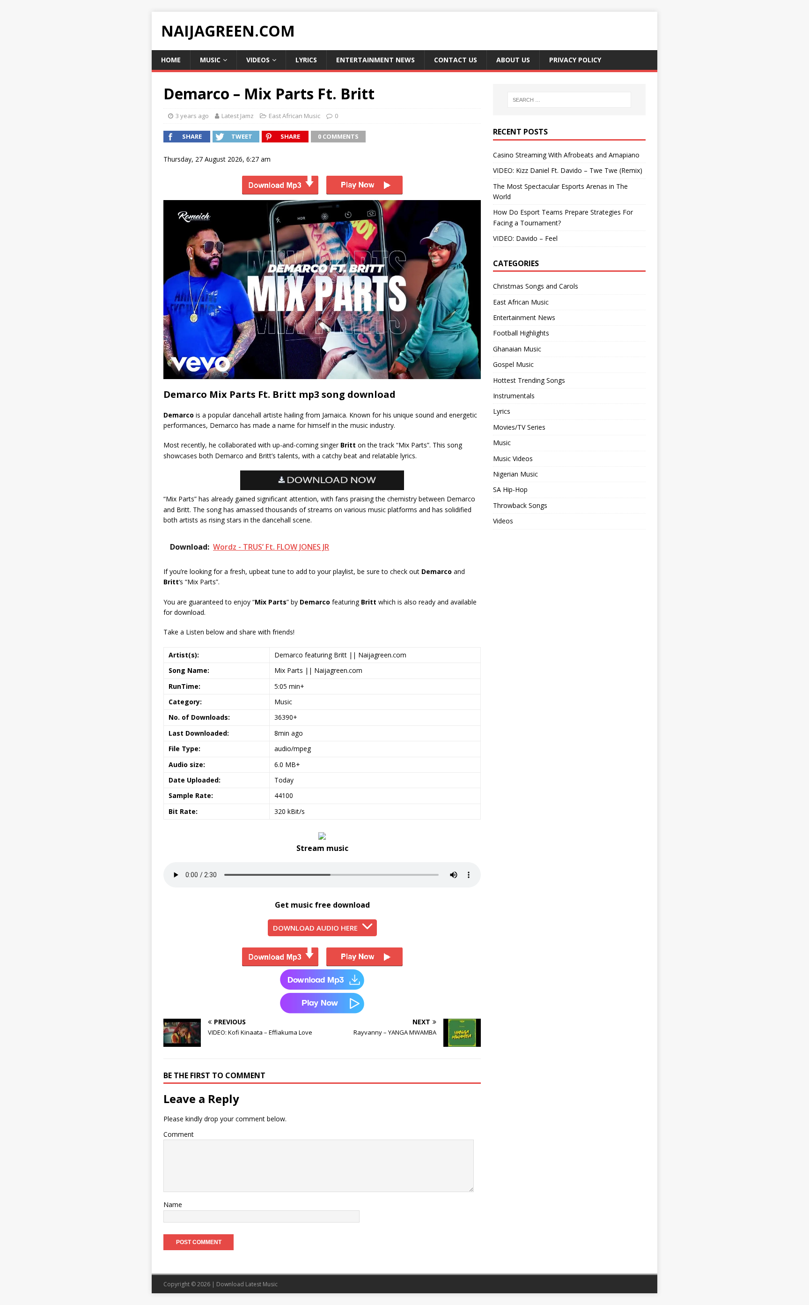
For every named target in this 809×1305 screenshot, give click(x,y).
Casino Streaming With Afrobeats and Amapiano (566, 154)
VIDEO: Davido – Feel (525, 238)
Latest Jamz (237, 116)
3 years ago (192, 116)
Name (172, 1204)
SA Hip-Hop (510, 489)
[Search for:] (569, 100)
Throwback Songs (520, 505)
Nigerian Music (515, 474)
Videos (258, 59)
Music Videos (513, 458)
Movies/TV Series (519, 427)
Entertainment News (375, 59)
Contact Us (455, 59)
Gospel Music (513, 364)
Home (171, 59)
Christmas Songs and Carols (535, 286)
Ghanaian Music (517, 348)
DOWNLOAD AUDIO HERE (315, 927)
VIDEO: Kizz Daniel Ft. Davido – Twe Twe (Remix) (567, 170)
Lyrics (306, 59)
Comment (178, 1134)
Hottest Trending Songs (529, 380)
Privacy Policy (575, 59)
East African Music (294, 116)
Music (210, 59)
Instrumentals (514, 395)
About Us (513, 59)
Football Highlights (521, 332)
